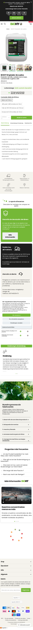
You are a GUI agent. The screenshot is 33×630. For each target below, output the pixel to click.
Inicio (7, 29)
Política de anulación (10, 620)
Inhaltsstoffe (28, 123)
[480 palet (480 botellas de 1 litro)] (12, 106)
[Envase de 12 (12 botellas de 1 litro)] (12, 114)
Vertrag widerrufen (23, 620)
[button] (4, 67)
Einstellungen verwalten (16, 322)
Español (16, 597)
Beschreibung (5, 123)
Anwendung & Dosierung (16, 123)
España (16, 602)
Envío (28, 618)
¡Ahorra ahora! (16, 18)
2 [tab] (17, 374)
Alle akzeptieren (16, 315)
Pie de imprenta (9, 618)
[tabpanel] (16, 361)
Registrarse (25, 590)
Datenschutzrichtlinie (8, 327)
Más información (10, 236)
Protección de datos (20, 618)
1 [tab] (16, 374)
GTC (2, 618)
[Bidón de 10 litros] (7, 102)
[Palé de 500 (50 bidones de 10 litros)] (13, 110)
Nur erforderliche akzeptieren (16, 319)
